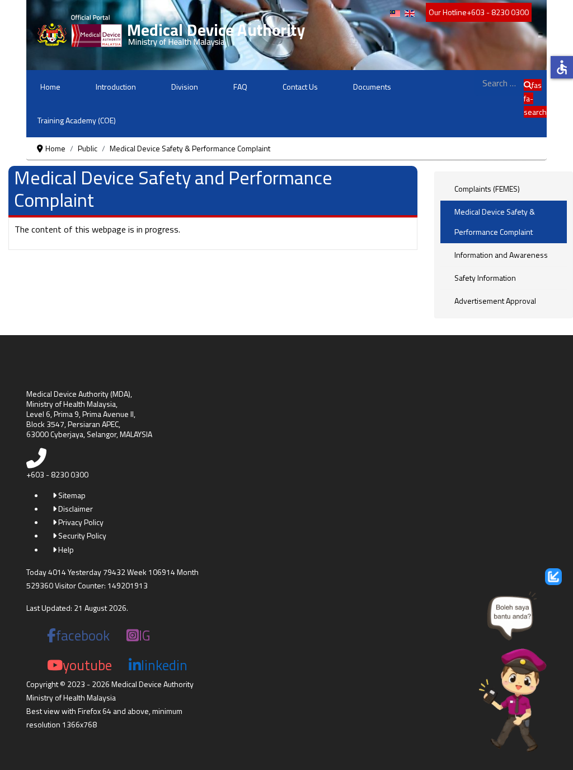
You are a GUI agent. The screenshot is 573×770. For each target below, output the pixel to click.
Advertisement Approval (495, 301)
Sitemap (71, 495)
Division (184, 86)
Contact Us (300, 86)
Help (65, 549)
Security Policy (81, 535)
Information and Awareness (501, 255)
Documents (372, 86)
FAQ (240, 86)
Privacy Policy (80, 522)
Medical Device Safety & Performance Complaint (494, 222)
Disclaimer (75, 508)
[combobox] (499, 83)
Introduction (116, 86)
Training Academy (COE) (76, 120)
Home (50, 86)
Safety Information (485, 278)
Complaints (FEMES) (487, 188)
